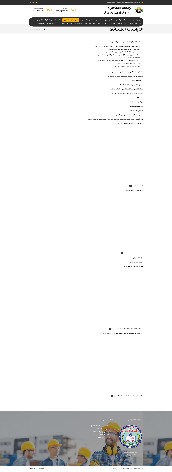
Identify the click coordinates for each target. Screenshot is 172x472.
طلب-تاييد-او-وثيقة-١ (138, 186)
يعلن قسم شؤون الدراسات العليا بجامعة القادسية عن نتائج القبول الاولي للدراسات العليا (101, 435)
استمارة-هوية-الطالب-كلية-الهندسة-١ (133, 253)
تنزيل (130, 186)
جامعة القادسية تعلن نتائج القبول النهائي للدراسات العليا (101, 427)
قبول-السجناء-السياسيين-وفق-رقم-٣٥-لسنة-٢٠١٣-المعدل (128, 396)
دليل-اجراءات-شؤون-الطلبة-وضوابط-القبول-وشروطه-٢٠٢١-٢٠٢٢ (127, 329)
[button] (36, 2)
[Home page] (44, 29)
